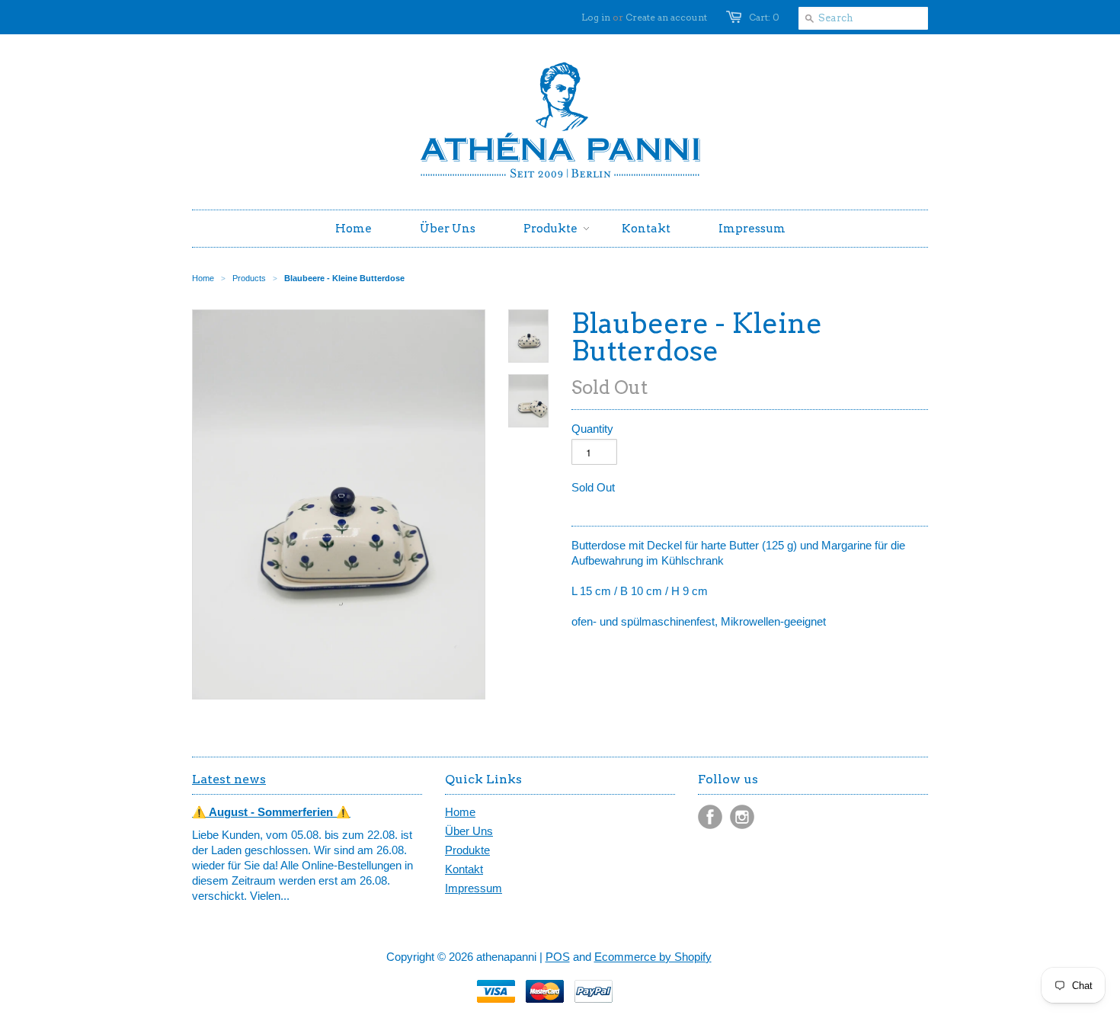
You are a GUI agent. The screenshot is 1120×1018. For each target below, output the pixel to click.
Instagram (742, 817)
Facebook (710, 817)
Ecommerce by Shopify (653, 956)
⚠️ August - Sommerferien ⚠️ (271, 811)
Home (460, 811)
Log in (595, 17)
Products (249, 278)
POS (558, 956)
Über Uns (469, 830)
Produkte (467, 850)
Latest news (229, 779)
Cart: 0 (764, 17)
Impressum (473, 888)
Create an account (666, 17)
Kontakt (464, 869)
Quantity (592, 428)
